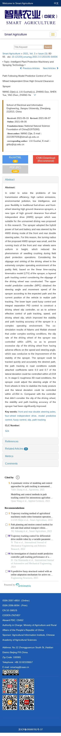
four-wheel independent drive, (21, 415)
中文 (56, 3)
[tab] (30, 180)
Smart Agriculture (15, 34)
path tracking (39, 419)
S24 (7, 431)
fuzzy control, (20, 419)
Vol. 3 (32, 53)
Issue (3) (42, 53)
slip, (30, 419)
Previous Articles (31, 68)
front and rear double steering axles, (37, 411)
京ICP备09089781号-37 (30, 729)
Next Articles (49, 68)
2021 (25, 53)
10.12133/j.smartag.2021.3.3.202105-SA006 (35, 56)
